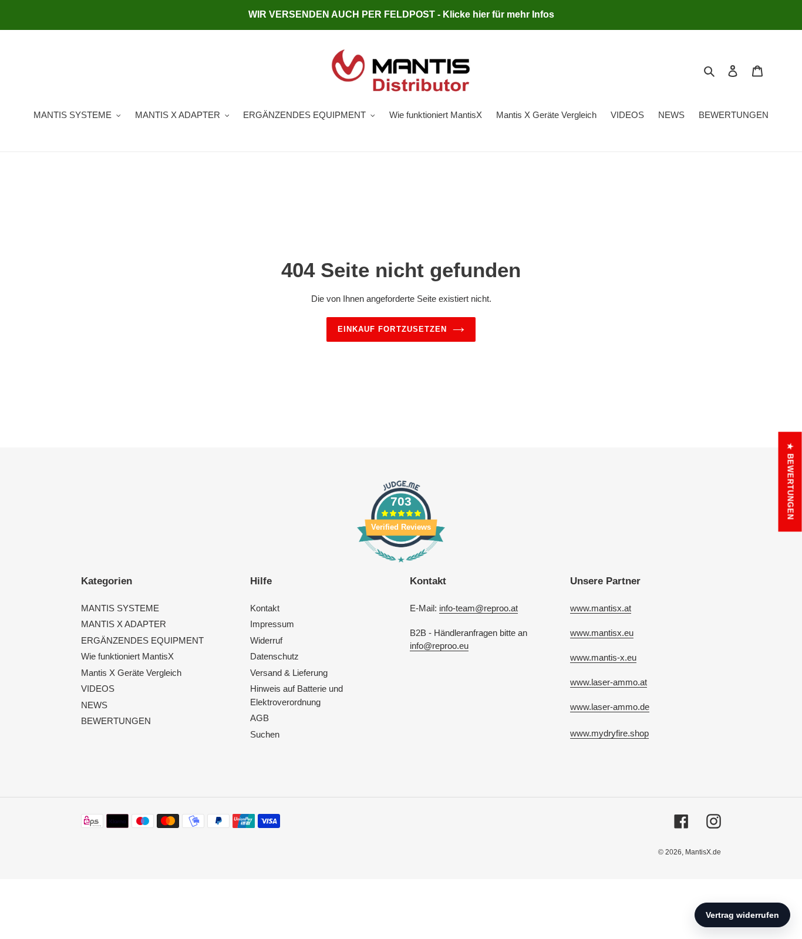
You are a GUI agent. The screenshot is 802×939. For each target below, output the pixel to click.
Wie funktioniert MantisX (127, 656)
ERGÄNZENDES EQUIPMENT (142, 640)
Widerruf (266, 640)
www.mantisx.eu (601, 633)
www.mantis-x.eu (603, 657)
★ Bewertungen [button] (790, 481)
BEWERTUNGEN (116, 721)
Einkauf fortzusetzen (392, 329)
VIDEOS (97, 689)
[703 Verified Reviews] (401, 568)
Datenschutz (274, 656)
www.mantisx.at (600, 608)
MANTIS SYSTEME (120, 608)
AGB (259, 718)
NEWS (94, 705)
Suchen (264, 734)
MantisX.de (703, 852)
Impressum (272, 624)
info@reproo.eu (439, 646)
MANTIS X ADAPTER (123, 624)
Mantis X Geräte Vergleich (131, 673)
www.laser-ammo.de (609, 707)
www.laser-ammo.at (608, 682)
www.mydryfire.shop (609, 733)
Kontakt (264, 608)
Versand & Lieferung (289, 673)
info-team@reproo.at (478, 608)
